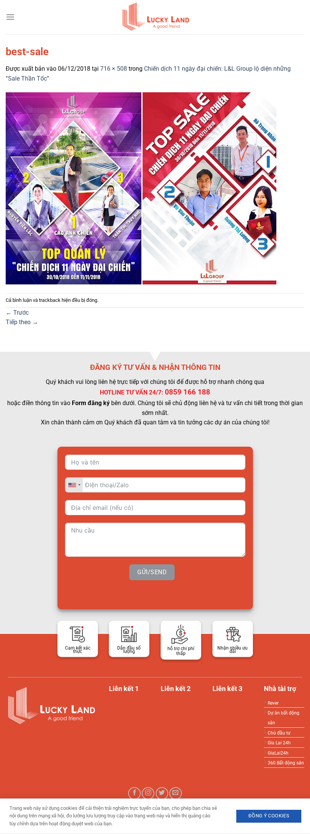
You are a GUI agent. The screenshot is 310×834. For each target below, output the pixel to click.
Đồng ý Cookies (268, 815)
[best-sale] (141, 187)
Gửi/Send (152, 572)
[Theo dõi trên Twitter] (162, 793)
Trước (17, 312)
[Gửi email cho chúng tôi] (175, 793)
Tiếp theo (22, 322)
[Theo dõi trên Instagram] (148, 793)
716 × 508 (113, 68)
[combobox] (74, 485)
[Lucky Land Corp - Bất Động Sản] (155, 17)
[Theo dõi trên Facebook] (134, 793)
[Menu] (10, 17)
